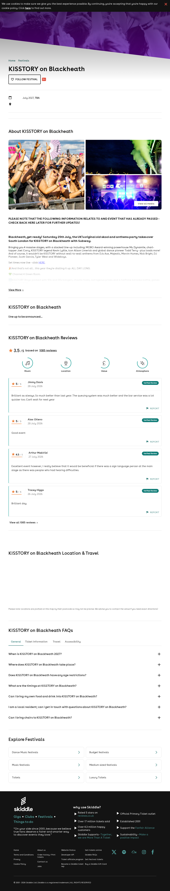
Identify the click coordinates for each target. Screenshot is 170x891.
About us (41, 850)
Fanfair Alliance (145, 827)
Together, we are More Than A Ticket (95, 836)
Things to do (23, 822)
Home (11, 60)
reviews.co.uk (86, 815)
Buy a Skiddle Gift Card (96, 864)
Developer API (67, 855)
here (28, 8)
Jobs (39, 866)
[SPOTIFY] (124, 852)
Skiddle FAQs (91, 855)
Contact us (42, 862)
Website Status (68, 850)
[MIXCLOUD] (134, 852)
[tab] (15, 642)
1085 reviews (48, 350)
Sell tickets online (93, 850)
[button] (85, 654)
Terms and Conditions (24, 855)
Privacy (17, 859)
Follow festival (26, 79)
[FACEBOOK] (153, 852)
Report (154, 408)
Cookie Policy (20, 864)
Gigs (17, 816)
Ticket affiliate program (72, 859)
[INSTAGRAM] (144, 852)
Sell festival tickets (94, 859)
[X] (114, 852)
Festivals (23, 60)
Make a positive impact (134, 836)
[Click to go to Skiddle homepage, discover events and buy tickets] (23, 804)
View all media (146, 203)
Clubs (29, 816)
